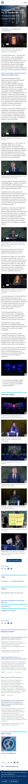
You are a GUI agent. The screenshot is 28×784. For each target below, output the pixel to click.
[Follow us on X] (8, 762)
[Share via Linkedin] (8, 623)
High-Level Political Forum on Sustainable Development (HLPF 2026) (13, 658)
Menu (25, 2)
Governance (5, 581)
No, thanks (14, 781)
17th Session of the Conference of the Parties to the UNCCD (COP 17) (14, 638)
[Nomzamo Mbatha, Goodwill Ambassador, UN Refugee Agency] (14, 496)
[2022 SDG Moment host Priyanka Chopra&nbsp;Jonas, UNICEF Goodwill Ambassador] (14, 428)
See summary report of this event (12, 593)
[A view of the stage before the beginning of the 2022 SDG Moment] (14, 405)
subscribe (12, 383)
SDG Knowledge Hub (12, 766)
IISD (2, 766)
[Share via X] (2, 623)
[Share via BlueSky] (11, 623)
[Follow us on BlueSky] (17, 762)
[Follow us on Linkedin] (14, 762)
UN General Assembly (8, 18)
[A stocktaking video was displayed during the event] (14, 519)
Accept (4, 781)
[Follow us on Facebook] (11, 762)
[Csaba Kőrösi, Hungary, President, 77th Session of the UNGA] (14, 474)
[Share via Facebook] (5, 623)
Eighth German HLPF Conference (11, 677)
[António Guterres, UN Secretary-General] (14, 452)
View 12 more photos (14, 560)
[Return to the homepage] (2, 2)
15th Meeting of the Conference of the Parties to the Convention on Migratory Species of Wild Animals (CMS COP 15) (12, 703)
